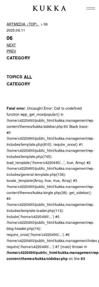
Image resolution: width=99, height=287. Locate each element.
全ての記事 (16, 89)
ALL (28, 77)
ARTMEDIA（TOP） (23, 24)
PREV (11, 51)
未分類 (12, 95)
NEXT (11, 44)
